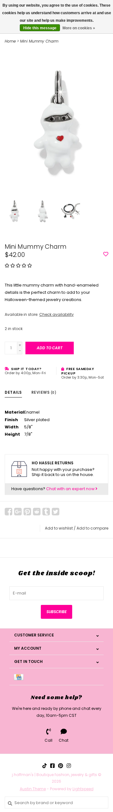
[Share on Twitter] (55, 511)
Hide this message (39, 28)
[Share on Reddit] (36, 511)
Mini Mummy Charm (39, 41)
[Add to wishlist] (105, 255)
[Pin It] (27, 511)
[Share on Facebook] (8, 511)
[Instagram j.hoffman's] (68, 765)
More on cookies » (78, 28)
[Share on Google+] (18, 511)
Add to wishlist (59, 528)
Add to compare (92, 528)
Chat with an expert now (70, 488)
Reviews (43, 392)
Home (10, 41)
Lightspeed (83, 789)
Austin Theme (33, 789)
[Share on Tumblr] (46, 511)
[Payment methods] (20, 676)
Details (13, 392)
